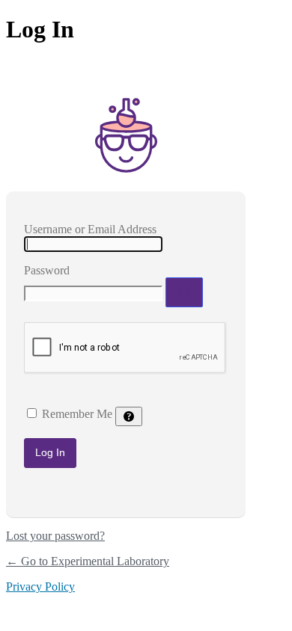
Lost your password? (55, 535)
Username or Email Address (90, 229)
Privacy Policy (40, 586)
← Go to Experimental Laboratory (87, 561)
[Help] (128, 416)
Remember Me (77, 413)
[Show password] (184, 292)
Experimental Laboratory (125, 135)
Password (47, 270)
